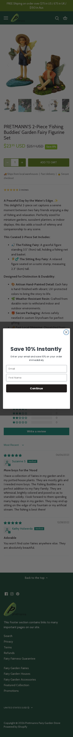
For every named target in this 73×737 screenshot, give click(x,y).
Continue (36, 388)
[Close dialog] (66, 332)
